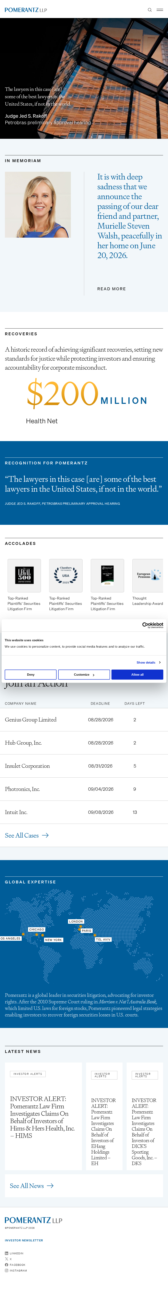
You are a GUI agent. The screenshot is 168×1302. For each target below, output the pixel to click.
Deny (30, 674)
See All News (27, 1186)
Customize (81, 674)
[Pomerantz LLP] (26, 10)
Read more (111, 289)
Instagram (18, 1270)
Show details (146, 662)
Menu (160, 10)
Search (150, 10)
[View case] (84, 719)
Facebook (17, 1264)
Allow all (137, 674)
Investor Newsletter (24, 1240)
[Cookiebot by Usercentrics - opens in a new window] (145, 625)
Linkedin (16, 1253)
